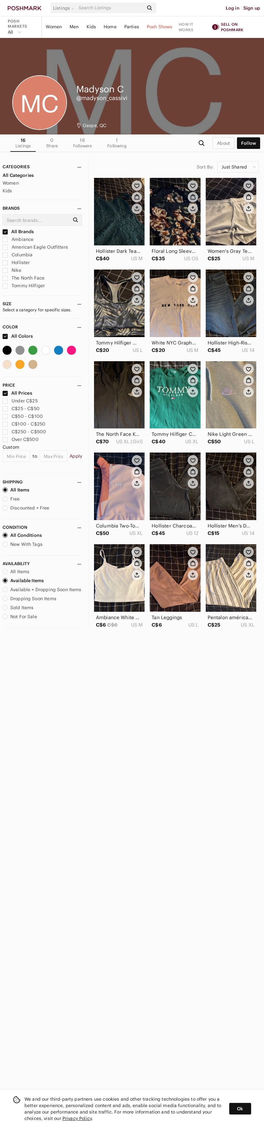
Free (15, 499)
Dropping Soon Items (33, 598)
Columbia (21, 255)
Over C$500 (25, 439)
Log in (233, 8)
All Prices (21, 393)
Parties (131, 27)
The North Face (27, 278)
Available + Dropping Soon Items (45, 589)
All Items (19, 490)
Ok (240, 1109)
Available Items (27, 580)
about (223, 143)
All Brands (22, 231)
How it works (186, 27)
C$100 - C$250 (28, 424)
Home (110, 27)
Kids (91, 27)
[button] (64, 8)
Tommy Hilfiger (27, 286)
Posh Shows (160, 27)
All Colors (21, 336)
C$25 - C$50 (26, 408)
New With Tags (26, 544)
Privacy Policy (77, 1118)
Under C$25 (25, 401)
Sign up (251, 8)
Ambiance (21, 239)
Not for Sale (23, 616)
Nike (15, 270)
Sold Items (22, 607)
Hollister (20, 262)
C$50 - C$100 (27, 416)
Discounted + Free (30, 508)
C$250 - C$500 (29, 432)
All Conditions (26, 535)
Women (54, 27)
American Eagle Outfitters (39, 247)
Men (74, 27)
